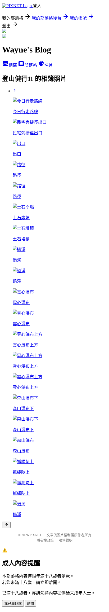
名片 (48, 65)
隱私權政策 (45, 540)
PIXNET (36, 535)
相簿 (13, 65)
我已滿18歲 (13, 604)
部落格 (31, 65)
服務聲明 (65, 540)
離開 (30, 604)
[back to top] (6, 525)
